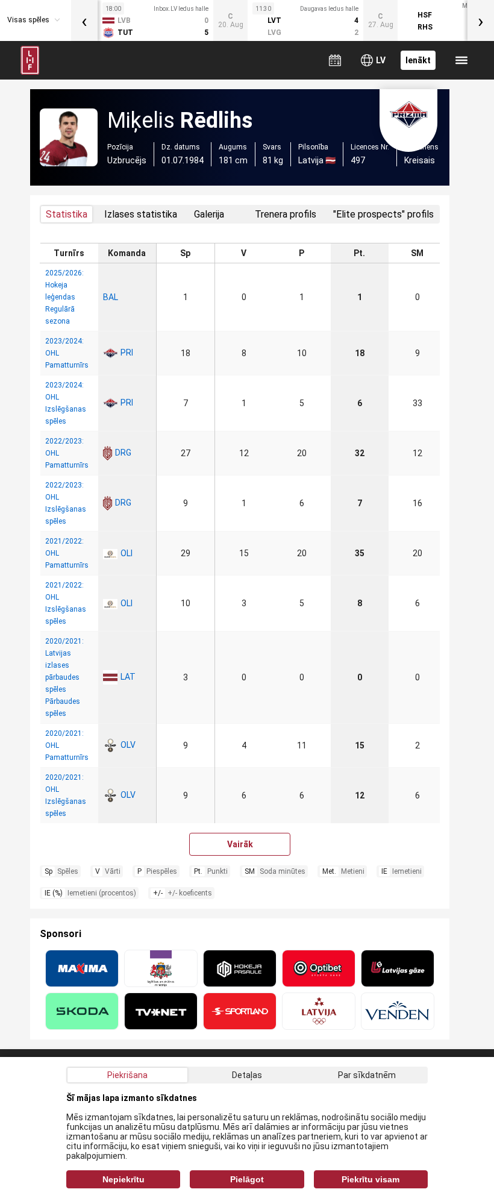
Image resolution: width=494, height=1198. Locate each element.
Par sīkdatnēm (367, 1075)
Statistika (66, 214)
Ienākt (418, 60)
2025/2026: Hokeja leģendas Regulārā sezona (64, 297)
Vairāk (240, 844)
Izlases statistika (140, 214)
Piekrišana (127, 1075)
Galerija (209, 214)
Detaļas (247, 1075)
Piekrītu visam (370, 1179)
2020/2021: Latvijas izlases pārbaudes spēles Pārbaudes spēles (64, 677)
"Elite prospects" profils (383, 214)
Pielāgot (247, 1179)
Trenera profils (285, 214)
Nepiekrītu (123, 1179)
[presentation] (84, 20)
